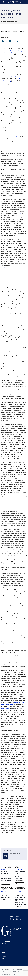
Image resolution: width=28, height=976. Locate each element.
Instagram (14, 41)
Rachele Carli (18, 906)
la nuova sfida (10, 131)
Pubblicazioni (5, 961)
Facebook (2, 41)
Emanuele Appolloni (10, 21)
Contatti (3, 946)
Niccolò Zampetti (5, 884)
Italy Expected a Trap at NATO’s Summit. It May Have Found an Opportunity (20, 875)
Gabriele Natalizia (19, 880)
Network (3, 943)
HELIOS (19, 213)
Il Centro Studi (5, 941)
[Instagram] (10, 919)
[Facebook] (7, 919)
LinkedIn (10, 41)
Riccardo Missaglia (6, 903)
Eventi (3, 952)
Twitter (6, 41)
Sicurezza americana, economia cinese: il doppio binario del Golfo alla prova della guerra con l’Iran (6, 877)
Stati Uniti (22, 31)
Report (3, 958)
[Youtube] (20, 919)
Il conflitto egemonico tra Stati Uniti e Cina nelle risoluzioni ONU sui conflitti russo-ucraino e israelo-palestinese (20, 899)
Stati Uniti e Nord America (16, 7)
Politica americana (14, 31)
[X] (17, 919)
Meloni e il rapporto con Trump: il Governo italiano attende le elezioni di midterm (7, 897)
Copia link (17, 41)
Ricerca (3, 956)
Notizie (9, 7)
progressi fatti (14, 137)
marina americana (5, 31)
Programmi (4, 950)
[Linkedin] (13, 919)
